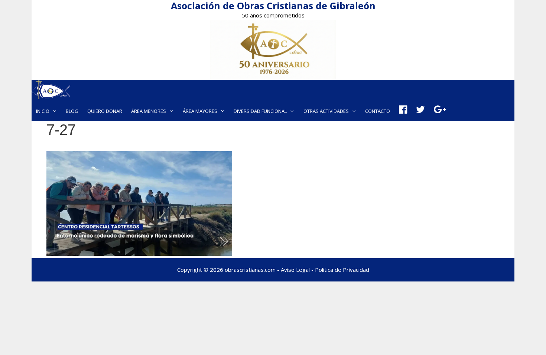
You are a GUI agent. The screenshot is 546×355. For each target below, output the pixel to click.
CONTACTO (377, 111)
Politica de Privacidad (342, 269)
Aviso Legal (295, 269)
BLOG (72, 111)
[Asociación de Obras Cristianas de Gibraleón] (51, 90)
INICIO (42, 111)
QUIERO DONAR (104, 111)
